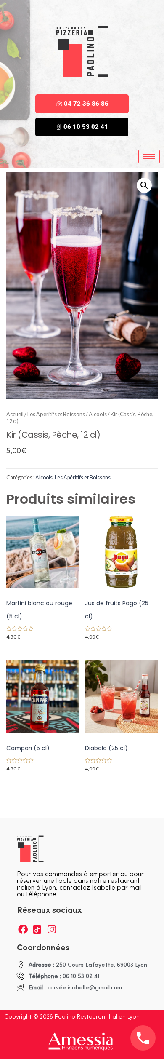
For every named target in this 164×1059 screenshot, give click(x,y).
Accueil (15, 414)
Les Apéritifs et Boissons (56, 414)
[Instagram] (51, 929)
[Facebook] (23, 929)
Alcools (98, 414)
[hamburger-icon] (149, 156)
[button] (144, 185)
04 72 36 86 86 (86, 103)
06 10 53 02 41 (85, 127)
